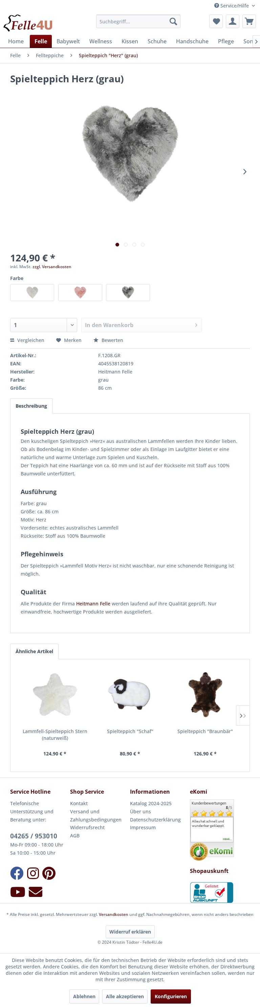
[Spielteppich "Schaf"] (130, 695)
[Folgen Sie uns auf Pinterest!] (49, 873)
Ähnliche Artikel (34, 651)
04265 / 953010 (33, 836)
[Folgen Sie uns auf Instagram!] (33, 873)
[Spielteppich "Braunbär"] (205, 695)
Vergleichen (30, 340)
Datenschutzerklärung (155, 819)
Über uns (140, 811)
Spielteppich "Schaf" (130, 731)
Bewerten (111, 340)
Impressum (143, 827)
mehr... (227, 839)
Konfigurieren (171, 996)
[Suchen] (173, 21)
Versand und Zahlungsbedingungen (96, 815)
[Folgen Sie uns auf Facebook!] (17, 873)
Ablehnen (84, 996)
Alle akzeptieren (125, 996)
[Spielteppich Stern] (54, 695)
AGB (75, 835)
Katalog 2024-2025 (151, 803)
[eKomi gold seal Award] (199, 852)
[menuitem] (138, 21)
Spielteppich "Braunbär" (205, 731)
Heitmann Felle (93, 603)
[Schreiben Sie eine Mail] (35, 891)
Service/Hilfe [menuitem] (234, 5)
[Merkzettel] (216, 21)
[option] (212, 823)
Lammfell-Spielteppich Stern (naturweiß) (55, 734)
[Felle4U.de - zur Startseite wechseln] (27, 23)
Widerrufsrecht (87, 827)
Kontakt (79, 803)
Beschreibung (31, 406)
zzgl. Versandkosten (51, 267)
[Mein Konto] (232, 21)
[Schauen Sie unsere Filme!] (17, 891)
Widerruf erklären (130, 931)
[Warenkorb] (249, 21)
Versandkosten (113, 914)
